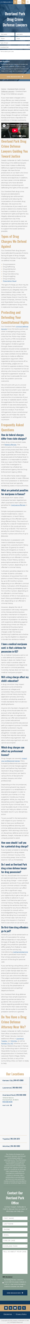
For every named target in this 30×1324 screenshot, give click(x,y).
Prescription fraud (9, 281)
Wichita (14, 1041)
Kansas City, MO (7, 1043)
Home (3, 89)
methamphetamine (20, 952)
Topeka (4, 1041)
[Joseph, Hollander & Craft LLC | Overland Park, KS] (6, 2)
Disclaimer (8, 1314)
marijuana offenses (18, 505)
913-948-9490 (7, 1102)
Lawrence (20, 1039)
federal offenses (10, 445)
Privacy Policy (21, 1314)
